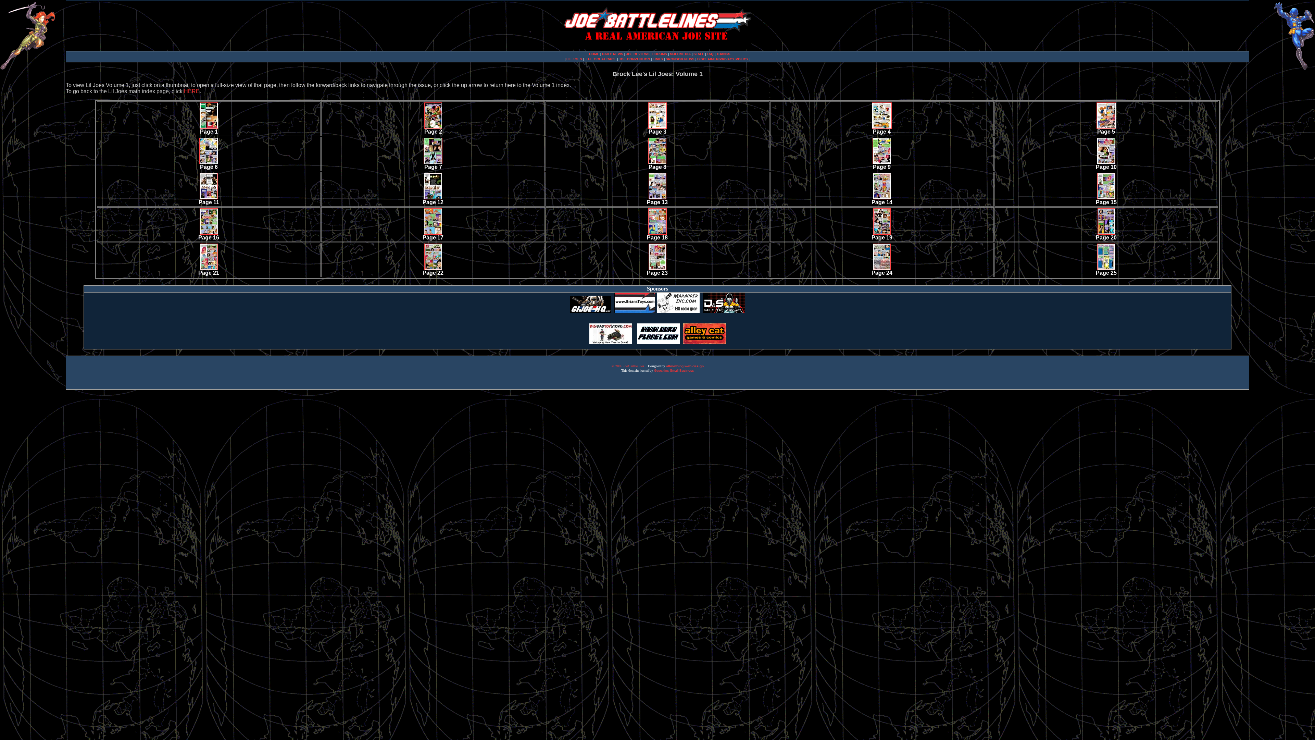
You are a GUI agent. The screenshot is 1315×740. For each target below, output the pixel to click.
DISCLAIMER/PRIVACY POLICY (723, 59)
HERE (192, 91)
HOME (594, 54)
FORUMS (660, 54)
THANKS (723, 54)
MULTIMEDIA (680, 54)
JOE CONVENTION (634, 59)
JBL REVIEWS (638, 54)
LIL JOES (574, 59)
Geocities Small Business (674, 370)
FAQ (711, 54)
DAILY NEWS (612, 54)
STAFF (699, 54)
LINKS (658, 59)
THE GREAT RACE (601, 59)
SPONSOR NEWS (681, 59)
